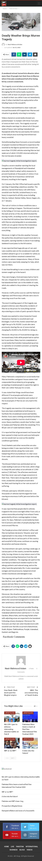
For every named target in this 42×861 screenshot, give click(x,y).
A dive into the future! (10, 796)
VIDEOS (29, 850)
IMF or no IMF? (7, 792)
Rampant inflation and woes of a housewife (18, 811)
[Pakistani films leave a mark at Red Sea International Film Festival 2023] (30, 717)
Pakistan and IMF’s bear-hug (12, 801)
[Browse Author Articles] (21, 660)
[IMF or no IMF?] (12, 743)
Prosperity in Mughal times (12, 806)
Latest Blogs (10, 713)
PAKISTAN (20, 847)
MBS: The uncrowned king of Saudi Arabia (31, 692)
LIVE (12, 847)
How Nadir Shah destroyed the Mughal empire (10, 692)
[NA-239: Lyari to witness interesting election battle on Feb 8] (12, 717)
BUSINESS (14, 850)
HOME (6, 847)
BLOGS (22, 850)
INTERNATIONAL (32, 847)
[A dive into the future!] (30, 743)
